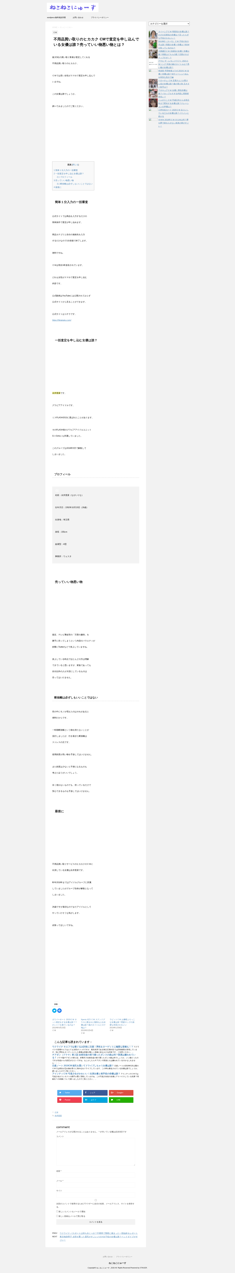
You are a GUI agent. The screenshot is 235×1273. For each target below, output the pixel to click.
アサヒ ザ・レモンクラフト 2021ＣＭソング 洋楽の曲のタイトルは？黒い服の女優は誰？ (173, 64)
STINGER (143, 1268)
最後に (57, 187)
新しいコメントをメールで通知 (72, 1211)
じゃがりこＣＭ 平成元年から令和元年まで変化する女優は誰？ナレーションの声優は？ (173, 103)
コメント (60, 1136)
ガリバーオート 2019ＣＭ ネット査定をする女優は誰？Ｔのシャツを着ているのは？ (64, 1022)
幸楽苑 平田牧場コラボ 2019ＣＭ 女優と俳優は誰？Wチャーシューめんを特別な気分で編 (173, 74)
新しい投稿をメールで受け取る (72, 1216)
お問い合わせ (78, 17)
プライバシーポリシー (100, 17)
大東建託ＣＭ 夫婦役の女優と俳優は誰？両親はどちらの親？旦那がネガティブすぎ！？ (173, 54)
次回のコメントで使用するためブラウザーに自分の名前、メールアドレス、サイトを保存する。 (95, 1205)
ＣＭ (56, 1112)
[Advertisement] (95, 136)
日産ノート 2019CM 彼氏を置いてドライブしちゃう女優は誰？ (83, 1065)
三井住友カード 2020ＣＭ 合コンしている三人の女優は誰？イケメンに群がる (173, 113)
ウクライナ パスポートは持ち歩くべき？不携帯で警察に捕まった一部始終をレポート (99, 1233)
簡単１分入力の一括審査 (66, 170)
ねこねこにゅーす (117, 1263)
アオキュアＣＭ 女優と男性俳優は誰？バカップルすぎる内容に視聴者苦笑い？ (173, 93)
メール (59, 1181)
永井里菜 (58, 1116)
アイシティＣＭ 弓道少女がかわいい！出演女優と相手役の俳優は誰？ (86, 1073)
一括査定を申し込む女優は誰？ (69, 173)
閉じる (75, 165)
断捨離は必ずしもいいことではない (75, 184)
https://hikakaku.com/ (61, 320)
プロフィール (64, 177)
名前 (58, 1171)
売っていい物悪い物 (64, 180)
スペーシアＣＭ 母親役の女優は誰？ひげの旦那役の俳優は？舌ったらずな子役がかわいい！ (173, 34)
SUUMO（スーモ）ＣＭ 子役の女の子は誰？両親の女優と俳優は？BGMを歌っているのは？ (173, 44)
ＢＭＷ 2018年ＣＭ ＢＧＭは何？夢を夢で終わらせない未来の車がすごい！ (173, 123)
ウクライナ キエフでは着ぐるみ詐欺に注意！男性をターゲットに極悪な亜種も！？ (93, 1047)
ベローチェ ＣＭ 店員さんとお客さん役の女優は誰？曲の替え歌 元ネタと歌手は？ (173, 83)
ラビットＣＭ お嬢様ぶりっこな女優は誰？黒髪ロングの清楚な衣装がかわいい (122, 1022)
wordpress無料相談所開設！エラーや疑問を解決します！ (56, 18)
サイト (59, 1191)
